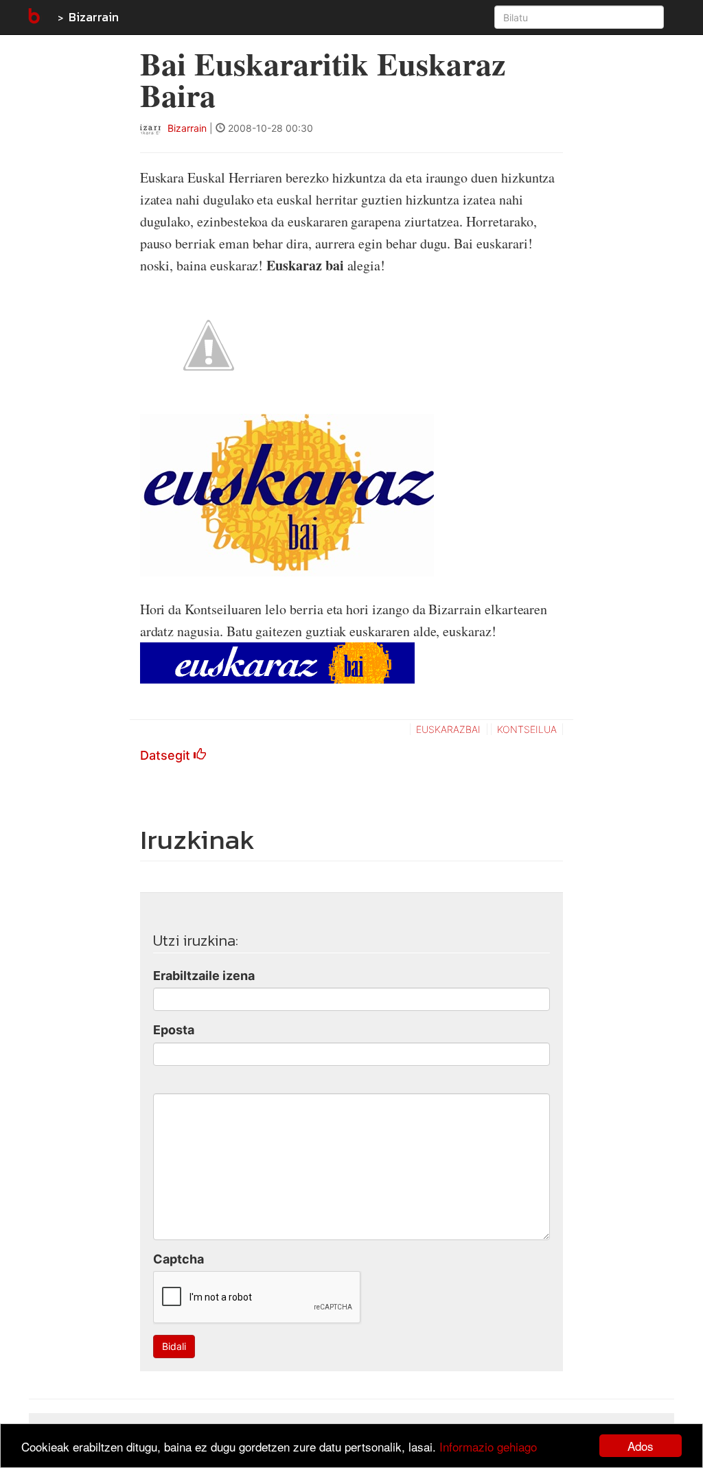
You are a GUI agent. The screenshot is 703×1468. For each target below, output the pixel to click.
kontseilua (527, 729)
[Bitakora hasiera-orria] (33, 17)
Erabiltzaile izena (204, 975)
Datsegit (167, 755)
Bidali (174, 1346)
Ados (640, 1445)
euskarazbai (448, 729)
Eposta (173, 1030)
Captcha (178, 1259)
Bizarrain (94, 17)
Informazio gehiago (488, 1446)
